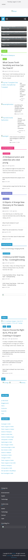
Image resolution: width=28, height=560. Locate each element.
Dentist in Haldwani (6, 452)
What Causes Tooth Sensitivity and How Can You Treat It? (13, 65)
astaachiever (15, 338)
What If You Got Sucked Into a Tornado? (12, 230)
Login (2, 518)
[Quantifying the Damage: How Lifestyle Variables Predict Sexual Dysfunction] (7, 109)
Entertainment (6, 153)
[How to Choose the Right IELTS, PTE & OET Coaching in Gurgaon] (14, 322)
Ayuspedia (3, 411)
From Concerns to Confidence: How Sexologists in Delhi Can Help (17, 138)
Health (4, 59)
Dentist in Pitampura (6, 431)
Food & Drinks (6, 253)
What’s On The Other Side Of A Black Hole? (13, 236)
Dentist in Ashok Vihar (6, 434)
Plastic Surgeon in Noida (7, 460)
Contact (3, 515)
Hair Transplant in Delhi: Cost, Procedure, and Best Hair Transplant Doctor (23, 89)
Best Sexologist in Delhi (7, 473)
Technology (6, 198)
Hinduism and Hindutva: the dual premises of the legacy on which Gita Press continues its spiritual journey (13, 352)
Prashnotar (4, 408)
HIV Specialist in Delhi (6, 468)
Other (9, 326)
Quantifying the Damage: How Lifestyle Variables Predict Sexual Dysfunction (19, 108)
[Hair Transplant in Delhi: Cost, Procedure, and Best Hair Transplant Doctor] (10, 91)
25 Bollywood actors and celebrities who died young (13, 160)
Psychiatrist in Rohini (6, 455)
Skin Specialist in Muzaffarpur (8, 470)
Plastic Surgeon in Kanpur (7, 429)
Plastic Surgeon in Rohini (7, 426)
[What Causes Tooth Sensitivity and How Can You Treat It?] (14, 55)
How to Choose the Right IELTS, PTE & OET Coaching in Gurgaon (13, 333)
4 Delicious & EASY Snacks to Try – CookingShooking (14, 258)
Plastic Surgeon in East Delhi (8, 463)
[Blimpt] (3, 19)
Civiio (2, 413)
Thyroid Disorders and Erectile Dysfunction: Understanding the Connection (22, 123)
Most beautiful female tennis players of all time (13, 178)
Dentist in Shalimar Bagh (7, 437)
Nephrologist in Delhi (6, 442)
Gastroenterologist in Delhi (8, 447)
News (4, 326)
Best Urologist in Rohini (7, 444)
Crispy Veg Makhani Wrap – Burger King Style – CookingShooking (12, 275)
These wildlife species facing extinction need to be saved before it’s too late (12, 361)
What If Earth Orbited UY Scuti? (10, 223)
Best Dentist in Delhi (6, 450)
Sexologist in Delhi (5, 424)
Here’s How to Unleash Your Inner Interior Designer (13, 370)
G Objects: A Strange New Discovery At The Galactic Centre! (13, 205)
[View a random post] (25, 19)
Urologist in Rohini (5, 457)
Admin (13, 165)
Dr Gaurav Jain (16, 71)
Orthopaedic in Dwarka (7, 439)
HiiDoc (3, 406)
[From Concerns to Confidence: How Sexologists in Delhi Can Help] (4, 139)
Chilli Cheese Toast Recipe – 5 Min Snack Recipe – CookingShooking (13, 284)
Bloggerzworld (5, 403)
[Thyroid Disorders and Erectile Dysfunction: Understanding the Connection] (8, 125)
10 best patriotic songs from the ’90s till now (14, 186)
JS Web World (4, 400)
